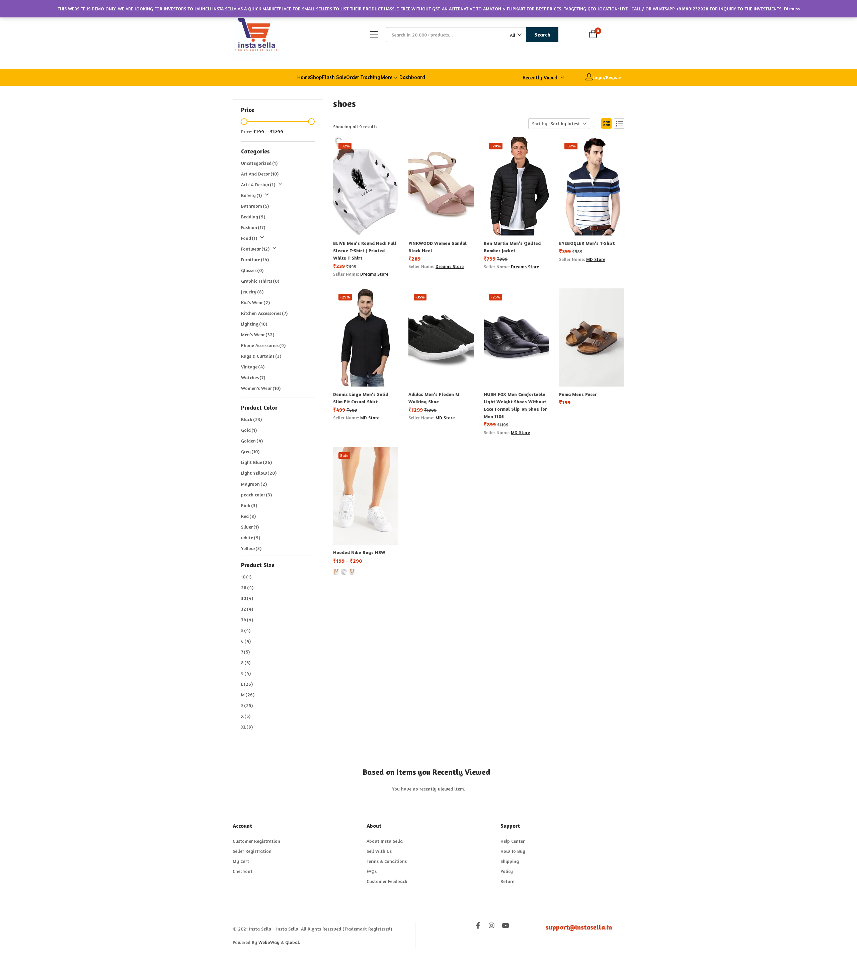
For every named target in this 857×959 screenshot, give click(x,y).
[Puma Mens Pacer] (591, 337)
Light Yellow (259, 473)
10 (246, 576)
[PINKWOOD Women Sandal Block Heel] (441, 186)
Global (292, 942)
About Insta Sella (385, 841)
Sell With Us (379, 851)
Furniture (255, 259)
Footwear (255, 249)
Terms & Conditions (387, 861)
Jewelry (252, 291)
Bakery (251, 195)
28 (247, 587)
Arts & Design (258, 184)
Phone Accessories (263, 345)
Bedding (253, 216)
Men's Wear (257, 334)
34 (247, 619)
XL (247, 727)
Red (248, 516)
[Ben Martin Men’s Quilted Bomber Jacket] (516, 186)
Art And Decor (260, 174)
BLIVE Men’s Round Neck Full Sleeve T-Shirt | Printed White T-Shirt (364, 250)
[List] (619, 123)
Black (251, 419)
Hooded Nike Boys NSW (359, 552)
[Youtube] (505, 925)
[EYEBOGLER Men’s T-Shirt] (591, 186)
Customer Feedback (387, 881)
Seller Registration (252, 851)
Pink (249, 505)
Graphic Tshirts (260, 281)
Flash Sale (334, 77)
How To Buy (512, 851)
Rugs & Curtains (261, 356)
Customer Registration (256, 841)
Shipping (509, 861)
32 (247, 609)
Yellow (251, 548)
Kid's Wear (255, 302)
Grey (250, 451)
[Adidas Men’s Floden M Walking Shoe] (441, 337)
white (250, 537)
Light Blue (256, 462)
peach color (256, 494)
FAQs (372, 871)
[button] (515, 35)
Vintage (252, 366)
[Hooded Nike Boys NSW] (365, 496)
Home (303, 77)
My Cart (241, 861)
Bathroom (255, 206)
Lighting (254, 324)
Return (507, 881)
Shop (316, 77)
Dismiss (792, 8)
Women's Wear (261, 388)
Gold (249, 430)
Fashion (253, 227)
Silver (250, 527)
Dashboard (412, 77)
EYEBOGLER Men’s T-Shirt (587, 243)
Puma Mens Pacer (578, 394)
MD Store (595, 259)
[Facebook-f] (478, 925)
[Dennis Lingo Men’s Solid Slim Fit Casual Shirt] (365, 337)
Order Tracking (363, 77)
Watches (253, 377)
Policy (506, 871)
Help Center (512, 841)
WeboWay (269, 942)
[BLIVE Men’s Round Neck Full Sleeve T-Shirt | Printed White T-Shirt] (365, 186)
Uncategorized (259, 163)
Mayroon (254, 484)
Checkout (242, 871)
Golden (252, 440)
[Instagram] (491, 925)
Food (249, 238)
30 (247, 598)
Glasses (252, 270)
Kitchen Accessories (264, 313)
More (387, 77)
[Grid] (606, 123)
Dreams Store (374, 274)
